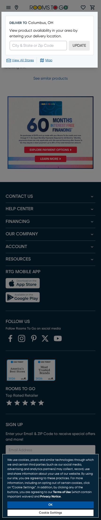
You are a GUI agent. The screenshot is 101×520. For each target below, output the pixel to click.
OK (50, 504)
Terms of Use (62, 492)
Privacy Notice (50, 496)
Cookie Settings (50, 512)
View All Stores (23, 60)
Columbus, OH (40, 23)
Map (48, 60)
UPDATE (79, 45)
